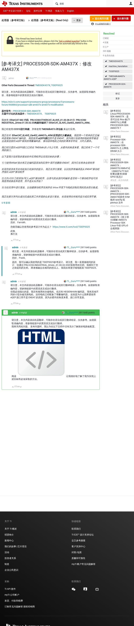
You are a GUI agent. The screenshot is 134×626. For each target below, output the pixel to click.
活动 (7, 552)
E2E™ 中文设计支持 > (13, 11)
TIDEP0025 (114, 71)
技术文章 (38, 11)
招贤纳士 (9, 534)
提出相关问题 (102, 18)
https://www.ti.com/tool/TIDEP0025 (71, 226)
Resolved (109, 33)
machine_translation (118, 66)
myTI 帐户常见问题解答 (83, 564)
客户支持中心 (78, 546)
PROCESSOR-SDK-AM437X (115, 85)
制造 (7, 564)
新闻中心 (9, 540)
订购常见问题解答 (14, 606)
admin (11, 78)
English (70, 11)
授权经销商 (29, 606)
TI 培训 (48, 11)
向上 (11, 240)
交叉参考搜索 (78, 540)
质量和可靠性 (79, 558)
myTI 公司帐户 (12, 594)
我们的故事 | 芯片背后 (16, 546)
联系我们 (76, 528)
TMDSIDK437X (116, 61)
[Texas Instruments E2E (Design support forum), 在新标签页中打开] (85, 590)
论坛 (28, 11)
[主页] (24, 3)
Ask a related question (69, 41)
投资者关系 (10, 558)
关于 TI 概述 (11, 528)
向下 (19, 240)
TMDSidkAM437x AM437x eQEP (114, 77)
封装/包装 (77, 552)
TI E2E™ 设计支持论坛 (83, 534)
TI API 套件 (10, 589)
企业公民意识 (11, 570)
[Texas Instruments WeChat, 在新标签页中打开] (73, 590)
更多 (78, 20)
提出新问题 (123, 18)
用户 (130, 3)
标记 (118, 93)
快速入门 (59, 11)
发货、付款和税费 (14, 600)
